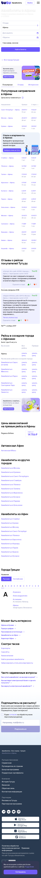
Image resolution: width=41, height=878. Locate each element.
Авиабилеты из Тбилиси (10, 484)
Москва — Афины (7, 118)
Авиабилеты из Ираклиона (12, 493)
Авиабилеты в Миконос (6, 370)
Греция (22, 751)
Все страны (15, 751)
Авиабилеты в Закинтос (6, 391)
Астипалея (17, 599)
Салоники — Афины (7, 224)
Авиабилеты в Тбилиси (10, 535)
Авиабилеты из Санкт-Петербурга (15, 476)
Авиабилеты (6, 751)
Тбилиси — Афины (7, 166)
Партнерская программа (12, 804)
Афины (15, 605)
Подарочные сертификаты (12, 773)
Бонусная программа (10, 769)
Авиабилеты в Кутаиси (10, 556)
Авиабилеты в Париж (9, 548)
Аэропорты (5, 648)
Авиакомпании (7, 655)
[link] (8, 76)
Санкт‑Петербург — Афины (10, 110)
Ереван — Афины (7, 126)
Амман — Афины (6, 240)
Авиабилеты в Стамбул (10, 519)
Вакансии (6, 785)
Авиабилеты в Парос (9, 376)
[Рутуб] (18, 811)
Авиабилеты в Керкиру (10, 544)
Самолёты (5, 652)
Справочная (7, 763)
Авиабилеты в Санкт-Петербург (14, 531)
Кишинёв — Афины (7, 248)
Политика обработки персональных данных (11, 847)
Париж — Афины (6, 199)
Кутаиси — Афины (7, 191)
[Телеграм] (3, 811)
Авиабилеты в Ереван (10, 523)
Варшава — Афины (7, 232)
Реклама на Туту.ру (9, 800)
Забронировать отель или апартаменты (17, 663)
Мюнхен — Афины (7, 215)
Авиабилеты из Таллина (10, 489)
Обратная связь (8, 788)
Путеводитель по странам (12, 766)
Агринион (17, 592)
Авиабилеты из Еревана (10, 472)
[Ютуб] (13, 811)
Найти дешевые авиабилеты (12, 659)
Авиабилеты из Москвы (10, 468)
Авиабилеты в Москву (10, 527)
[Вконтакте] (8, 811)
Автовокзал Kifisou (8, 450)
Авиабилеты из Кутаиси (10, 497)
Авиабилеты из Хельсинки (11, 505)
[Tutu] (6, 2)
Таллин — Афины (7, 174)
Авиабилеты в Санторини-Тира (8, 384)
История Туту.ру (8, 782)
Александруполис (20, 596)
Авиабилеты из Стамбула (11, 480)
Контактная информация (12, 792)
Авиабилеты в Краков (9, 552)
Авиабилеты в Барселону (11, 539)
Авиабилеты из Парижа (10, 501)
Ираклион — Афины (8, 182)
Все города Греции (11, 60)
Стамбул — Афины (7, 158)
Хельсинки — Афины (8, 207)
